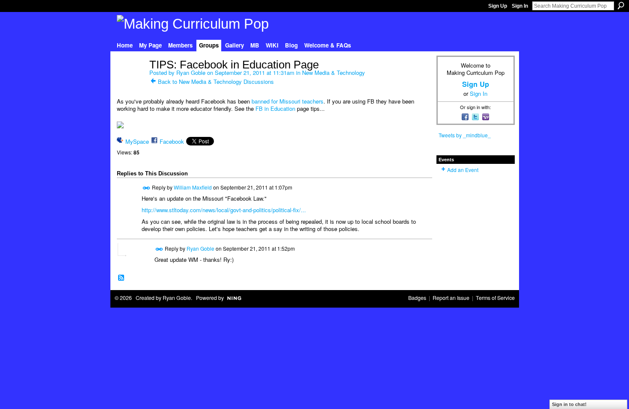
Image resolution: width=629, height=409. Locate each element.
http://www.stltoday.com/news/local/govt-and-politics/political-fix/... (224, 210)
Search (620, 5)
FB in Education (275, 108)
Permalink (146, 188)
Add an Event (462, 169)
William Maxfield (193, 187)
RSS (121, 278)
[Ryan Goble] (130, 82)
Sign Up (497, 6)
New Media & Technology (333, 72)
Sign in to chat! (569, 404)
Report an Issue (451, 298)
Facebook (172, 141)
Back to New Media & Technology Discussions (216, 81)
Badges (417, 298)
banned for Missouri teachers (287, 101)
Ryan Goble (190, 72)
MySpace (137, 141)
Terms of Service (495, 298)
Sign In (520, 6)
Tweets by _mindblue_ (465, 135)
